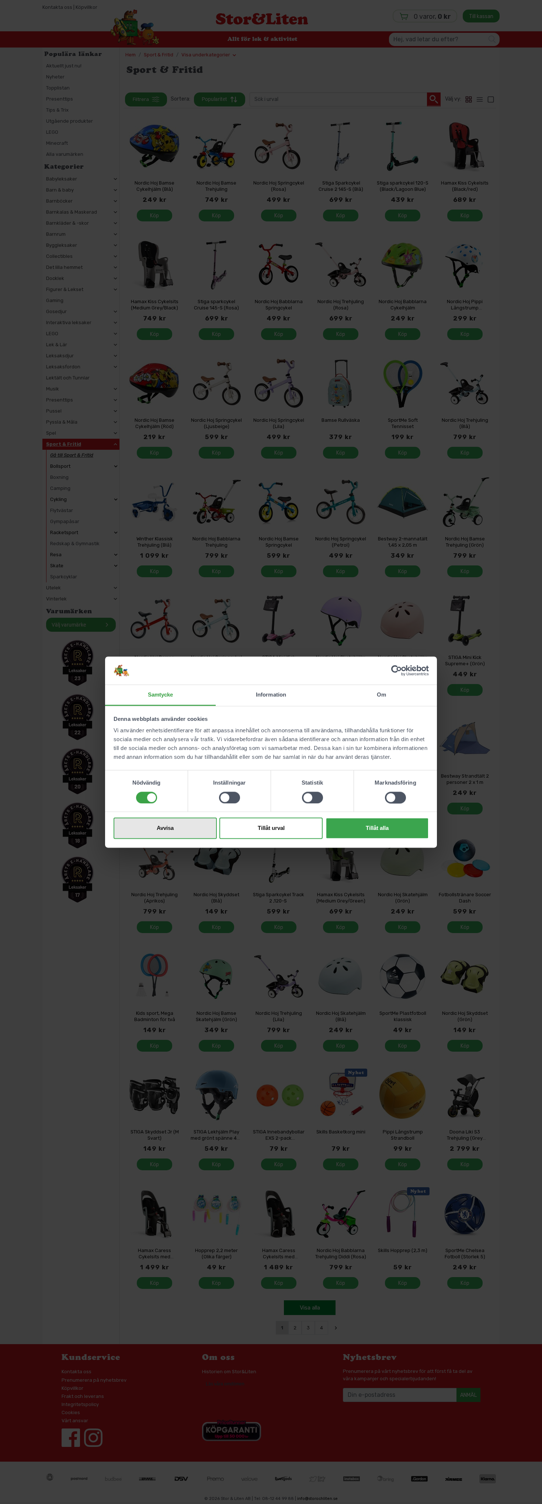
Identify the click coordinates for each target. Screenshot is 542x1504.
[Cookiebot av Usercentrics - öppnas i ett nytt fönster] (396, 670)
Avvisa (165, 828)
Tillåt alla (377, 828)
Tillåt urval (271, 828)
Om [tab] (381, 695)
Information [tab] (271, 695)
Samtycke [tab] (160, 695)
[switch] (229, 797)
